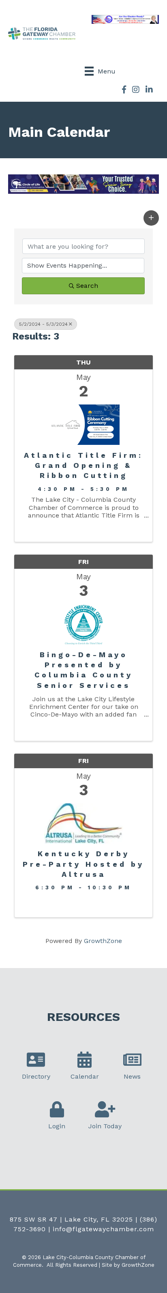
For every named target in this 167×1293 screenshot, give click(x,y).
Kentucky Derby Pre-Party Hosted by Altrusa (83, 863)
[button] (151, 218)
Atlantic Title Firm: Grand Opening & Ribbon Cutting (83, 465)
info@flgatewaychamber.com (103, 1229)
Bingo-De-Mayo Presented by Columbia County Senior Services (83, 669)
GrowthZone (103, 941)
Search (87, 285)
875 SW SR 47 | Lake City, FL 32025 (71, 1219)
